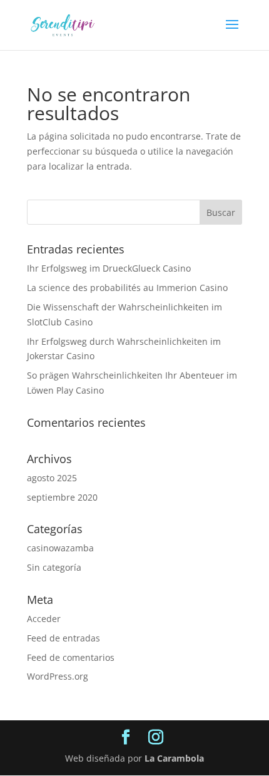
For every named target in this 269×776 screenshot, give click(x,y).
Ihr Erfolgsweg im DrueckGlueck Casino (109, 268)
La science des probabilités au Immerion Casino (127, 288)
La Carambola (174, 758)
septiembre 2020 (62, 497)
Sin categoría (54, 567)
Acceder (44, 619)
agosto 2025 (52, 478)
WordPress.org (57, 676)
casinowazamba (60, 548)
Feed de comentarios (70, 657)
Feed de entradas (63, 638)
